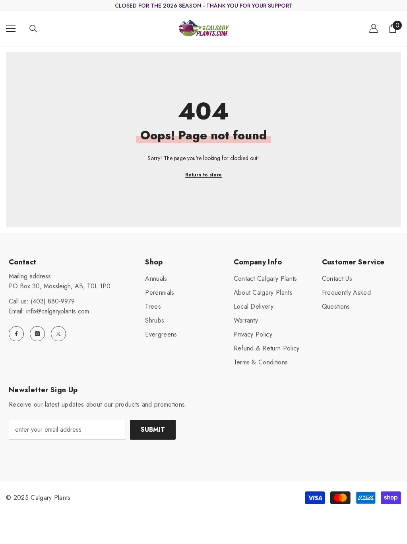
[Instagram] (37, 333)
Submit (153, 429)
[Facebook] (16, 333)
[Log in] (373, 28)
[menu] (11, 28)
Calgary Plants (50, 497)
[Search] (33, 28)
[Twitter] (58, 333)
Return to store (203, 174)
